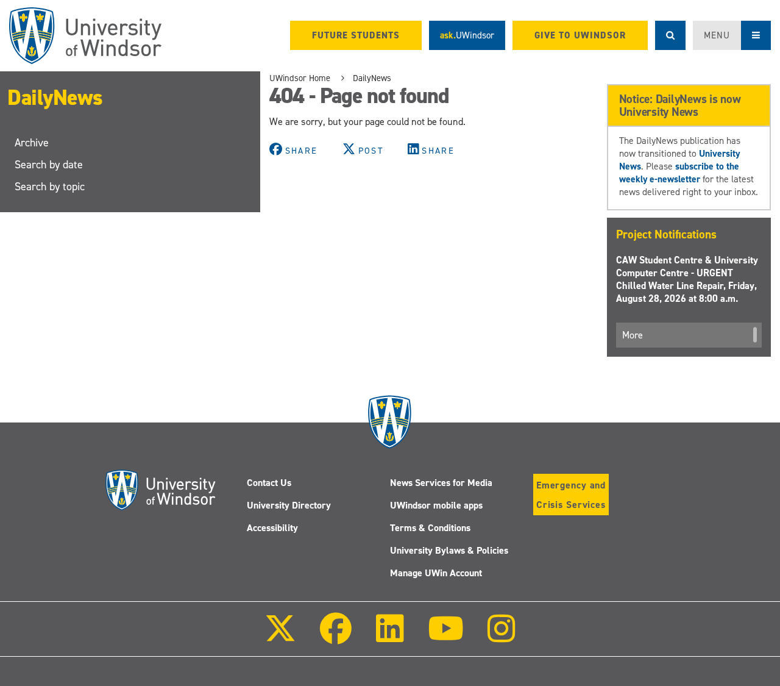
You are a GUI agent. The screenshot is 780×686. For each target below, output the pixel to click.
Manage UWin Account (436, 572)
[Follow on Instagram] (501, 637)
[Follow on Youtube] (446, 637)
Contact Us (269, 482)
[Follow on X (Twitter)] (280, 637)
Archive (32, 142)
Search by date (49, 164)
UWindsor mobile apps (436, 505)
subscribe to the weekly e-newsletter (679, 172)
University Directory (289, 505)
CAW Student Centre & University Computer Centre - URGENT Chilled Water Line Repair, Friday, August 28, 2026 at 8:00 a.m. (687, 279)
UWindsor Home (299, 78)
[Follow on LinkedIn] (389, 637)
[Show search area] (670, 35)
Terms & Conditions (430, 527)
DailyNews (55, 97)
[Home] (85, 35)
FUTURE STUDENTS (356, 35)
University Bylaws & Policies (449, 550)
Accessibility (272, 527)
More (632, 335)
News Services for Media (441, 482)
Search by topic (50, 186)
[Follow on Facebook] (336, 637)
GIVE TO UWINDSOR (580, 35)
